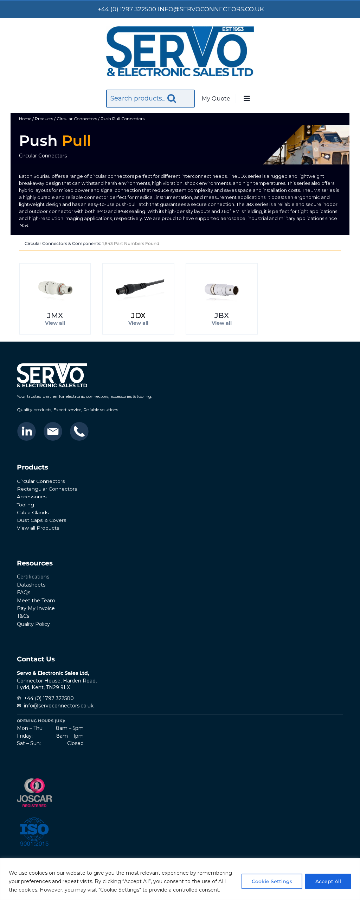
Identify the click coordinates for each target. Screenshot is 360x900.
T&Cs (23, 616)
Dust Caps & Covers (41, 520)
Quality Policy (33, 624)
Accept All (328, 881)
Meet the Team (36, 600)
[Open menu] (246, 99)
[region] (180, 879)
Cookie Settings (272, 881)
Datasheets (31, 585)
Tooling (25, 504)
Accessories (32, 496)
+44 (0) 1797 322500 (49, 698)
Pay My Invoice (36, 608)
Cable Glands (33, 512)
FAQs (23, 592)
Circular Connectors (41, 481)
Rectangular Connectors (47, 489)
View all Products (38, 528)
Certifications (33, 577)
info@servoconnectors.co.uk (59, 705)
